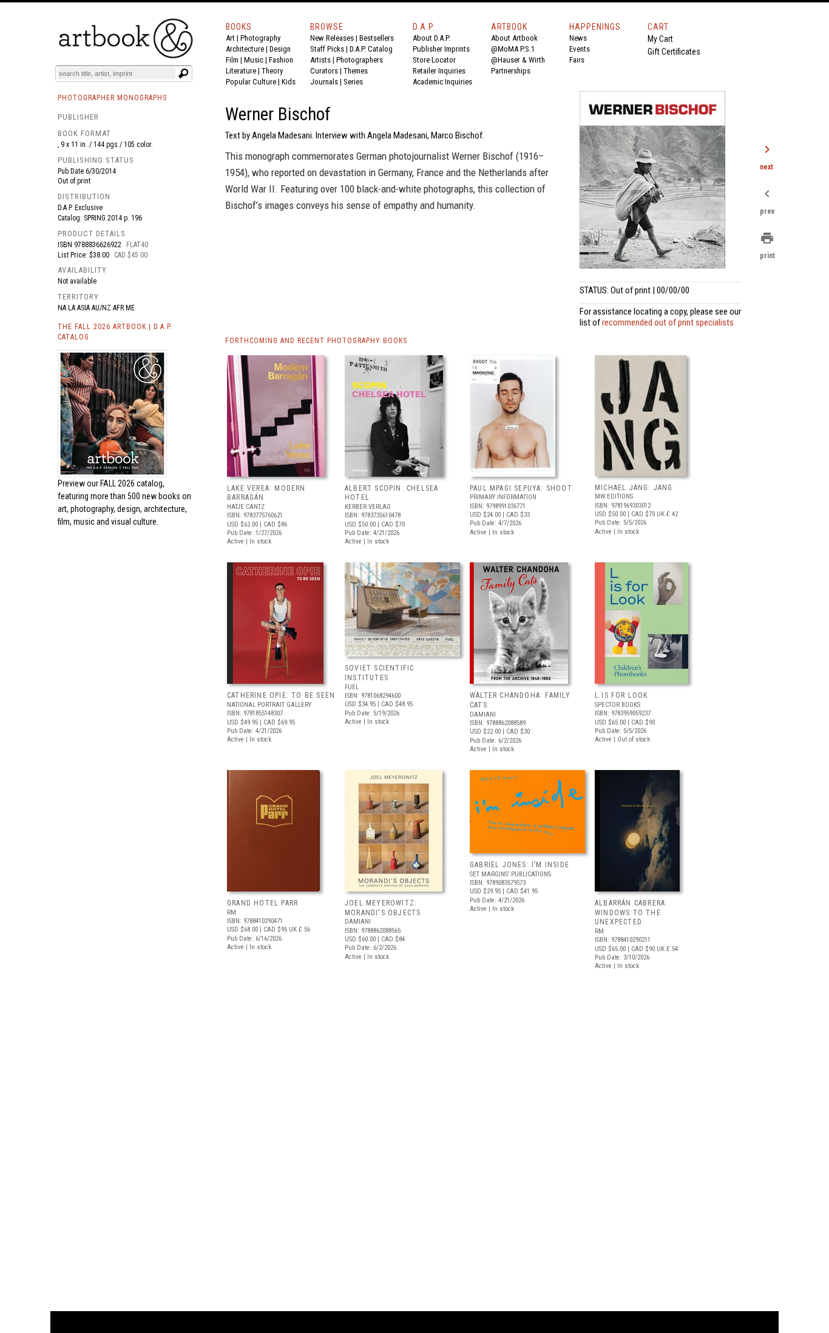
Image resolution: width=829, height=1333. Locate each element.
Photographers (359, 59)
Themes (355, 70)
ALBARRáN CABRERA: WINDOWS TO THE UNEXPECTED (631, 912)
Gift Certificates (674, 51)
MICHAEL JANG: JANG (634, 487)
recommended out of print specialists (668, 322)
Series (353, 81)
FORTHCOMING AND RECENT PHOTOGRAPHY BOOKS (316, 340)
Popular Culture (251, 81)
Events (579, 48)
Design (280, 48)
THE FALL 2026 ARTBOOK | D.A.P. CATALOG (115, 331)
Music (253, 59)
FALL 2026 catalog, (132, 483)
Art (230, 38)
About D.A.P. (431, 38)
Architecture (245, 48)
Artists (320, 59)
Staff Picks (327, 48)
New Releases (332, 38)
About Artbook (514, 38)
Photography (260, 38)
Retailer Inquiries (439, 70)
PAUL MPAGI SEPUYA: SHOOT (521, 488)
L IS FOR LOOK (621, 695)
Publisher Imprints (441, 48)
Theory (272, 70)
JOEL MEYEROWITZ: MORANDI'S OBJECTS (383, 908)
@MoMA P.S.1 (513, 48)
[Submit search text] (183, 73)
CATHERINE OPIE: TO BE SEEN (281, 695)
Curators (324, 70)
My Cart (660, 39)
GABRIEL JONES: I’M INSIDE (519, 865)
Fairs (576, 59)
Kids (289, 81)
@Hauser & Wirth (518, 59)
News (578, 38)
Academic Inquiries (442, 81)
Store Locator (434, 59)
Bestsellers (376, 38)
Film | (235, 59)
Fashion (281, 59)
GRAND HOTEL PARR (262, 903)
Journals (324, 81)
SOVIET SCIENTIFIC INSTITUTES (379, 673)
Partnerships (510, 70)
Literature (241, 70)
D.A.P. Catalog (371, 48)
